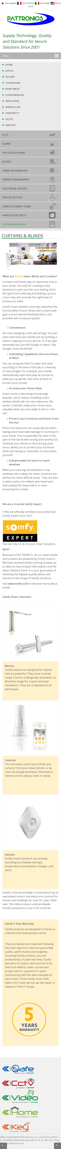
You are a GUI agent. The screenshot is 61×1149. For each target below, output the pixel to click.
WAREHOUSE (12, 107)
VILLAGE (10, 76)
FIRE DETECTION (12, 197)
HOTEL (9, 119)
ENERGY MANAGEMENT (16, 179)
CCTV (5, 134)
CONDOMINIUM (14, 94)
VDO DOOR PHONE (13, 152)
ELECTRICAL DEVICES (14, 188)
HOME (9, 64)
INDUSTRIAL (12, 100)
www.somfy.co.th (18, 583)
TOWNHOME (12, 82)
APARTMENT (12, 88)
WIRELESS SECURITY (14, 215)
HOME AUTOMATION (14, 170)
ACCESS (6, 161)
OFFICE (9, 70)
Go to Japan (11, 3)
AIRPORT (10, 125)
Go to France (28, 3)
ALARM (6, 143)
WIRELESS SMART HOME (16, 206)
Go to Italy (45, 3)
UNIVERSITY (12, 113)
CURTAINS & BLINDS (14, 224)
